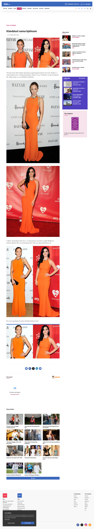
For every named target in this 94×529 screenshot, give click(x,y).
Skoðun (75, 503)
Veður (86, 503)
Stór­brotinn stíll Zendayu (30, 457)
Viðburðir (87, 501)
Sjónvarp (76, 504)
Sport (75, 499)
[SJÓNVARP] (82, 8)
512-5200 (22, 501)
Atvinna (86, 499)
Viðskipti (76, 497)
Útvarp (75, 506)
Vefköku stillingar (11, 523)
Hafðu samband (20, 504)
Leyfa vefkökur (28, 523)
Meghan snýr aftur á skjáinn (78, 36)
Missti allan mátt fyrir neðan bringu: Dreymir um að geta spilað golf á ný (78, 45)
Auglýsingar (19, 503)
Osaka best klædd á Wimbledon (13, 475)
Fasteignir (87, 497)
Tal (85, 510)
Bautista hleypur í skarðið (78, 67)
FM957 (86, 506)
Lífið (75, 501)
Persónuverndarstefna (7, 504)
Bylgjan (86, 504)
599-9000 (7, 509)
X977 (86, 508)
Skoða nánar (7, 519)
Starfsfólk (19, 510)
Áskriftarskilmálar (21, 508)
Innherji (86, 496)
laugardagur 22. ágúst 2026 (73, 4)
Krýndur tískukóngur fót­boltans (32, 475)
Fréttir (75, 496)
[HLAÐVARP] (79, 8)
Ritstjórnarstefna (21, 506)
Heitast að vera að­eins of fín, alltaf (14, 457)
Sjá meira (33, 478)
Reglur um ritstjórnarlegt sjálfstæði (8, 502)
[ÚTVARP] (85, 8)
